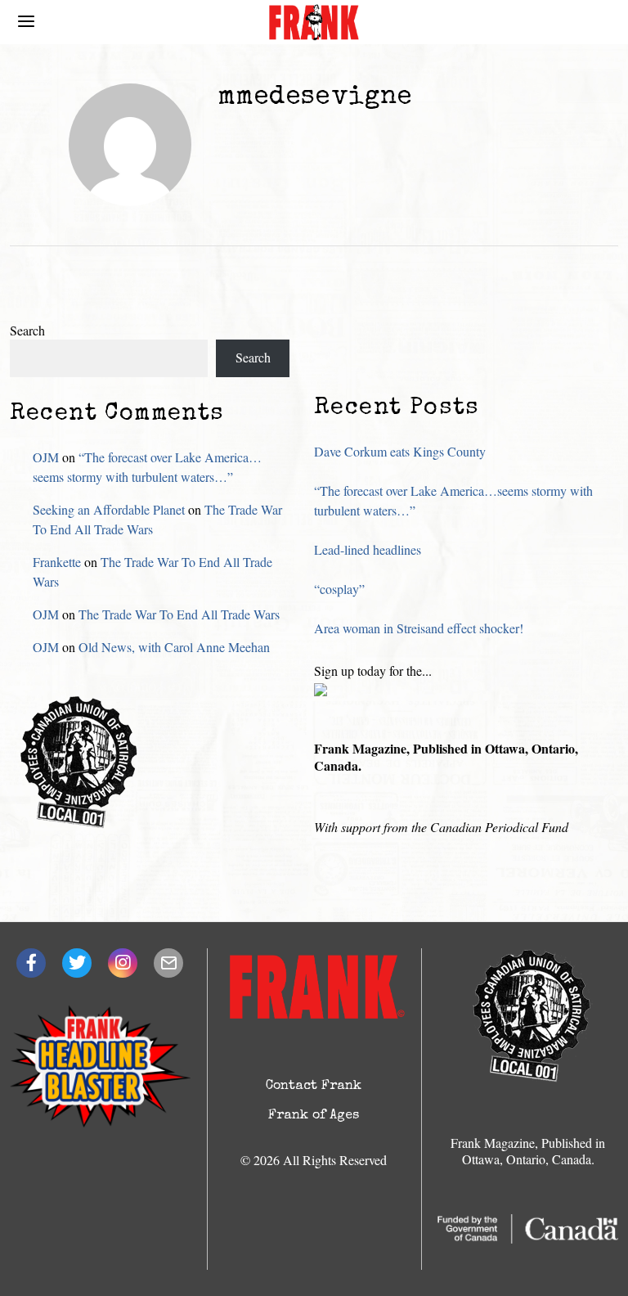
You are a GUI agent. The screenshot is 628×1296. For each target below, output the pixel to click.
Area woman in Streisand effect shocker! (418, 628)
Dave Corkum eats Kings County (400, 451)
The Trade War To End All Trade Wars (179, 614)
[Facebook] (31, 963)
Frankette (57, 561)
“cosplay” (339, 588)
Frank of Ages (313, 1116)
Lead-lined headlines (367, 549)
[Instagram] (122, 963)
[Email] (168, 963)
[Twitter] (77, 963)
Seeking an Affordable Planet (109, 509)
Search (27, 330)
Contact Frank (313, 1086)
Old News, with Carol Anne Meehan (174, 646)
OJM (46, 457)
